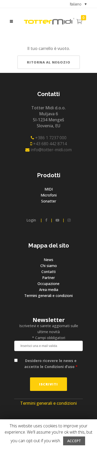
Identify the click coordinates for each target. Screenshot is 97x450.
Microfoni (49, 195)
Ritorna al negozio (48, 62)
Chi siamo (48, 265)
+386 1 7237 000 (50, 138)
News (48, 259)
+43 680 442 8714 (49, 144)
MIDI (48, 189)
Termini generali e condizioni (48, 295)
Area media (48, 289)
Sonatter (48, 201)
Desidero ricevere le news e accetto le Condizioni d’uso (51, 363)
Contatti (48, 271)
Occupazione (48, 283)
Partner (48, 277)
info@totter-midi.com (50, 150)
